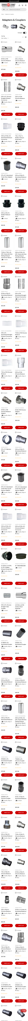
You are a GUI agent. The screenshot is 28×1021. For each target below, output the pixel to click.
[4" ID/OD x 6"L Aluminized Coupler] (7, 633)
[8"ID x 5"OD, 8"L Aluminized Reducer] (7, 824)
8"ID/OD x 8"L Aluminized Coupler (6, 759)
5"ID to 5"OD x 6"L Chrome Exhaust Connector (6, 527)
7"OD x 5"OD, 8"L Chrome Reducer (20, 835)
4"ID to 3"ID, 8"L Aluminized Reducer (6, 718)
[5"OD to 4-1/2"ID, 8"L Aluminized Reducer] (21, 900)
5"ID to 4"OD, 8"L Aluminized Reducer (20, 450)
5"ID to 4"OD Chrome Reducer (20, 97)
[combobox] (14, 9)
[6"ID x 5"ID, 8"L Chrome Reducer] (21, 49)
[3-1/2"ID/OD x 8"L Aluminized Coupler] (7, 975)
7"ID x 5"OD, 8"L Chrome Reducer (6, 872)
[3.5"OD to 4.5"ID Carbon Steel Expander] (21, 595)
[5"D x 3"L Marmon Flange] (7, 439)
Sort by (3, 36)
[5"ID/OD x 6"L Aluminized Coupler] (21, 975)
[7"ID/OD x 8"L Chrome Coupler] (21, 749)
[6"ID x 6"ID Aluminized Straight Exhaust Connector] (21, 284)
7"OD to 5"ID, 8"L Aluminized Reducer (20, 948)
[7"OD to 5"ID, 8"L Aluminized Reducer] (21, 938)
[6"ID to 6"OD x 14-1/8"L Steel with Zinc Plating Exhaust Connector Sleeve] (21, 708)
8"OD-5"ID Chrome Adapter (20, 410)
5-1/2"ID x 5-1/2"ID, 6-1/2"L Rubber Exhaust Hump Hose (6, 567)
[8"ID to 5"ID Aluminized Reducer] (21, 1013)
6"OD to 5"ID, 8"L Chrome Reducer (20, 873)
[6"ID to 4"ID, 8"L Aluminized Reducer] (7, 670)
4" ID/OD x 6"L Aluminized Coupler (6, 643)
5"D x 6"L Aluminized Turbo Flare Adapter (7, 176)
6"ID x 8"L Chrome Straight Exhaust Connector (6, 98)
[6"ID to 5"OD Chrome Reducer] (21, 362)
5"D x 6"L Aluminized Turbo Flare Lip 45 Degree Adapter (21, 488)
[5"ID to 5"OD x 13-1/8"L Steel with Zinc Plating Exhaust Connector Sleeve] (21, 243)
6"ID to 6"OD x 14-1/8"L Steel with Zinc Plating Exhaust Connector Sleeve (20, 720)
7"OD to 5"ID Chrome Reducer (21, 333)
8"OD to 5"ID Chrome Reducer (6, 59)
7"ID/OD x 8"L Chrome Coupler (20, 760)
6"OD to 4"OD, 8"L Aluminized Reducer (20, 681)
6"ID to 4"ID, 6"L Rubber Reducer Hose (5, 214)
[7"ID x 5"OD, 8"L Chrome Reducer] (7, 862)
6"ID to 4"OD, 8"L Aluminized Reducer (20, 176)
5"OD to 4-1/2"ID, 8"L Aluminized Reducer (21, 910)
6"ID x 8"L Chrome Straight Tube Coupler (6, 606)
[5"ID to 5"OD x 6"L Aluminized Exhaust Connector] (7, 126)
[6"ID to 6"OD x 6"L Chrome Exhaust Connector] (21, 517)
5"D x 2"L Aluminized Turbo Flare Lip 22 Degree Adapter (6, 488)
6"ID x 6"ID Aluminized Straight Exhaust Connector (20, 295)
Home (2, 14)
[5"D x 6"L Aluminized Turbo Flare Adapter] (7, 166)
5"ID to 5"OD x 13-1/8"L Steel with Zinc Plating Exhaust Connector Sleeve (20, 255)
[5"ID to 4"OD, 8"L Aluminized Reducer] (21, 439)
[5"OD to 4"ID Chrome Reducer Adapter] (7, 400)
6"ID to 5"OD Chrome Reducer (20, 373)
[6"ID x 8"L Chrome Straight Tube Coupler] (7, 595)
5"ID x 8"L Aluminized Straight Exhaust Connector (6, 334)
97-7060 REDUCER (20, 565)
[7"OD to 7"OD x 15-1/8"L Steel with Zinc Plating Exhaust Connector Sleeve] (7, 243)
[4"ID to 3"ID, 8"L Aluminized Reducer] (7, 708)
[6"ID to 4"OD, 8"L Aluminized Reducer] (21, 166)
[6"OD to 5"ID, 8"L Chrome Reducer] (21, 862)
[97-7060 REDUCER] (21, 556)
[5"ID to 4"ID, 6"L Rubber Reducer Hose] (21, 203)
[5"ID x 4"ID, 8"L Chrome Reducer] (7, 900)
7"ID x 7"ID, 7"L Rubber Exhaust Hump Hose (19, 137)
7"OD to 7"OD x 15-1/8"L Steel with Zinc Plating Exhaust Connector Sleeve (6, 255)
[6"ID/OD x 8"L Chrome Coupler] (7, 787)
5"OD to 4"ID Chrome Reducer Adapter (6, 411)
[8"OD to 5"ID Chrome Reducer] (7, 49)
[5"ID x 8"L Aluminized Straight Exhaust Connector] (7, 323)
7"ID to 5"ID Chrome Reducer (6, 373)
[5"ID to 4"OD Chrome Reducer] (21, 87)
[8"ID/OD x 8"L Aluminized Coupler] (7, 749)
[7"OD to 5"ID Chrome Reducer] (21, 323)
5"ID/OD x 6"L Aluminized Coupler (20, 985)
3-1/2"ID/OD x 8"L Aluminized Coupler (6, 985)
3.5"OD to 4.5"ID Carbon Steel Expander (19, 606)
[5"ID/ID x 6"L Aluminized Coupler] (21, 633)
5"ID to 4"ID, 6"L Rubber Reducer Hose (19, 214)
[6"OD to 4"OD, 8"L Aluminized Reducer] (21, 670)
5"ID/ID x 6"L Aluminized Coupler (20, 643)
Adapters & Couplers (9, 14)
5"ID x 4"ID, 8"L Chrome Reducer (6, 910)
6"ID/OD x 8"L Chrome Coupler (6, 797)
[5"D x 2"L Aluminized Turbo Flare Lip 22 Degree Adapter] (7, 477)
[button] (22, 5)
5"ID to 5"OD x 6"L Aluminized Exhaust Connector (6, 137)
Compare (20, 32)
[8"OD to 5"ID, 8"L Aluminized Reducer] (7, 284)
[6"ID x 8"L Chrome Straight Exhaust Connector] (7, 87)
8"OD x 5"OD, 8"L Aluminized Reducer (20, 797)
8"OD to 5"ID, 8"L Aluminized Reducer (6, 294)
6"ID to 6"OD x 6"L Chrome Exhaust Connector (20, 528)
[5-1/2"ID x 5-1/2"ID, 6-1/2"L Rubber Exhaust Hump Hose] (7, 556)
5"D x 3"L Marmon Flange (6, 450)
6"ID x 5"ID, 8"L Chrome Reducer (20, 59)
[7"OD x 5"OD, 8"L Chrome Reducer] (21, 825)
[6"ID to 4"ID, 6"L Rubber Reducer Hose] (7, 203)
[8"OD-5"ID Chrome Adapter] (21, 400)
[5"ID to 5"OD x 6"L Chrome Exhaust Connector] (7, 516)
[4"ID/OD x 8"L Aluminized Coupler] (7, 1013)
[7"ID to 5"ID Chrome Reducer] (7, 362)
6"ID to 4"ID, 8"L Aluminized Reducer (6, 681)
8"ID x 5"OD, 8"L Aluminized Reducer (6, 835)
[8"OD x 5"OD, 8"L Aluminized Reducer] (21, 787)
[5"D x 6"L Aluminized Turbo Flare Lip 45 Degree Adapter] (21, 477)
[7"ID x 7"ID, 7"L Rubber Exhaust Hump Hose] (21, 126)
